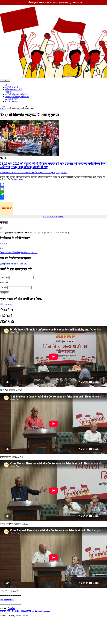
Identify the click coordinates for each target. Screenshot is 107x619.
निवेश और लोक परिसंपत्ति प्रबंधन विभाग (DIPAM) (19, 253)
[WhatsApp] (53, 193)
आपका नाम (4, 282)
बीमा (1, 248)
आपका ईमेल (4, 277)
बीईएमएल (3, 244)
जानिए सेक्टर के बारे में (13, 89)
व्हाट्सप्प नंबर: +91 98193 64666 (13, 611)
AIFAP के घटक (11, 99)
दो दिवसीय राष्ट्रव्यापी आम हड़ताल (42, 173)
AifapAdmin (5, 173)
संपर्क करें (8, 92)
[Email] (53, 189)
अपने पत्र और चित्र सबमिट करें (17, 96)
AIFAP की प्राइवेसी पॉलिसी (16, 94)
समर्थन (64, 173)
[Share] (53, 197)
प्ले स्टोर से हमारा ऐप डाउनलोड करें (53, 217)
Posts (27, 173)
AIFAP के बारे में (11, 87)
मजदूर (58, 173)
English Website (12, 101)
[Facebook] (53, 185)
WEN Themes (22, 615)
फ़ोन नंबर (3, 287)
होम (6, 85)
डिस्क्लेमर (11, 608)
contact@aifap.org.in (72, 2)
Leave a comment (17, 173)
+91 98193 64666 (50, 2)
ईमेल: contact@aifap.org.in (38, 611)
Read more (18, 179)
